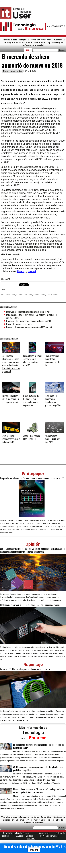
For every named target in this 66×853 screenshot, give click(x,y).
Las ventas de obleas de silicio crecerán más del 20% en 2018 (29, 327)
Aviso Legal (44, 833)
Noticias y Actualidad (41, 40)
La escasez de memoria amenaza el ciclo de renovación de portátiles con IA (38, 746)
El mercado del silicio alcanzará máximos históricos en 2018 (28, 321)
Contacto (31, 838)
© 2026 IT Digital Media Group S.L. (17, 833)
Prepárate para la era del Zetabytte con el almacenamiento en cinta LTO (32, 478)
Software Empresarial (33, 45)
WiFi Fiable (39, 42)
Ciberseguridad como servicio (17, 42)
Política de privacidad (49, 836)
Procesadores (39, 295)
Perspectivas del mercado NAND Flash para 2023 (52, 438)
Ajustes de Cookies (24, 836)
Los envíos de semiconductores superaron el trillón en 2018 (28, 311)
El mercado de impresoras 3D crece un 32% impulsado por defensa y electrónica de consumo (38, 791)
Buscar (62, 50)
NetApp (21, 271)
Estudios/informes (24, 295)
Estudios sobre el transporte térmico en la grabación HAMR (11, 438)
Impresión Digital (55, 42)
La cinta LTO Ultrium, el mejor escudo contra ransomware (25, 669)
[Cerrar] (65, 846)
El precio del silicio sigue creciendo (19, 324)
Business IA (59, 40)
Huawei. (32, 271)
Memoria (54, 295)
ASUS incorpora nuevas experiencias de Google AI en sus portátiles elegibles (38, 768)
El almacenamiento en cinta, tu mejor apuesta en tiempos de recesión (10, 399)
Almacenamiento (8, 295)
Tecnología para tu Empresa (15, 40)
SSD (48, 295)
